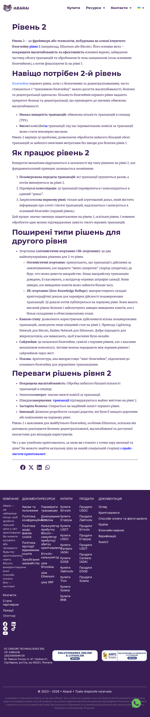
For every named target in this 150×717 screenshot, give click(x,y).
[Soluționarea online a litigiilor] (75, 655)
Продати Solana (85, 579)
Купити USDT (65, 527)
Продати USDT (85, 546)
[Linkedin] (13, 624)
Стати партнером (10, 602)
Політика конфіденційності (30, 518)
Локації (8, 610)
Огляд (103, 507)
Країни (103, 524)
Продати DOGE (85, 569)
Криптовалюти (109, 512)
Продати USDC (85, 508)
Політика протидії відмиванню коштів (30, 548)
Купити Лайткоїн (66, 569)
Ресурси (93, 8)
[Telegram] (5, 628)
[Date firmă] (30, 655)
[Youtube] (5, 633)
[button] (23, 467)
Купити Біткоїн (65, 508)
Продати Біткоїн (85, 527)
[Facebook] (5, 624)
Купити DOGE (65, 560)
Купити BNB (65, 598)
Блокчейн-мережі (111, 530)
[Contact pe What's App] (136, 703)
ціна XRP (47, 582)
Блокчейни (20, 83)
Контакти (119, 8)
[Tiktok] (13, 628)
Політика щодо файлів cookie (28, 531)
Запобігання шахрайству (30, 561)
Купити (73, 8)
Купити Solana (65, 588)
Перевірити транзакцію (49, 508)
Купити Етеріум (66, 518)
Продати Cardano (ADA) (85, 558)
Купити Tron (65, 579)
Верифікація (107, 536)
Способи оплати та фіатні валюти (123, 518)
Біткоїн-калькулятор (49, 555)
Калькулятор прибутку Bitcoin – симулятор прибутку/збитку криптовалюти (49, 537)
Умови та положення (30, 508)
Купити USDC (65, 537)
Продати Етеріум (85, 537)
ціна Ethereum (47, 574)
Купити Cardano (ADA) (66, 548)
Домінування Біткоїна (49, 518)
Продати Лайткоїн (85, 518)
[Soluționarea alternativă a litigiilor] (124, 655)
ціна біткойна (47, 565)
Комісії (103, 542)
